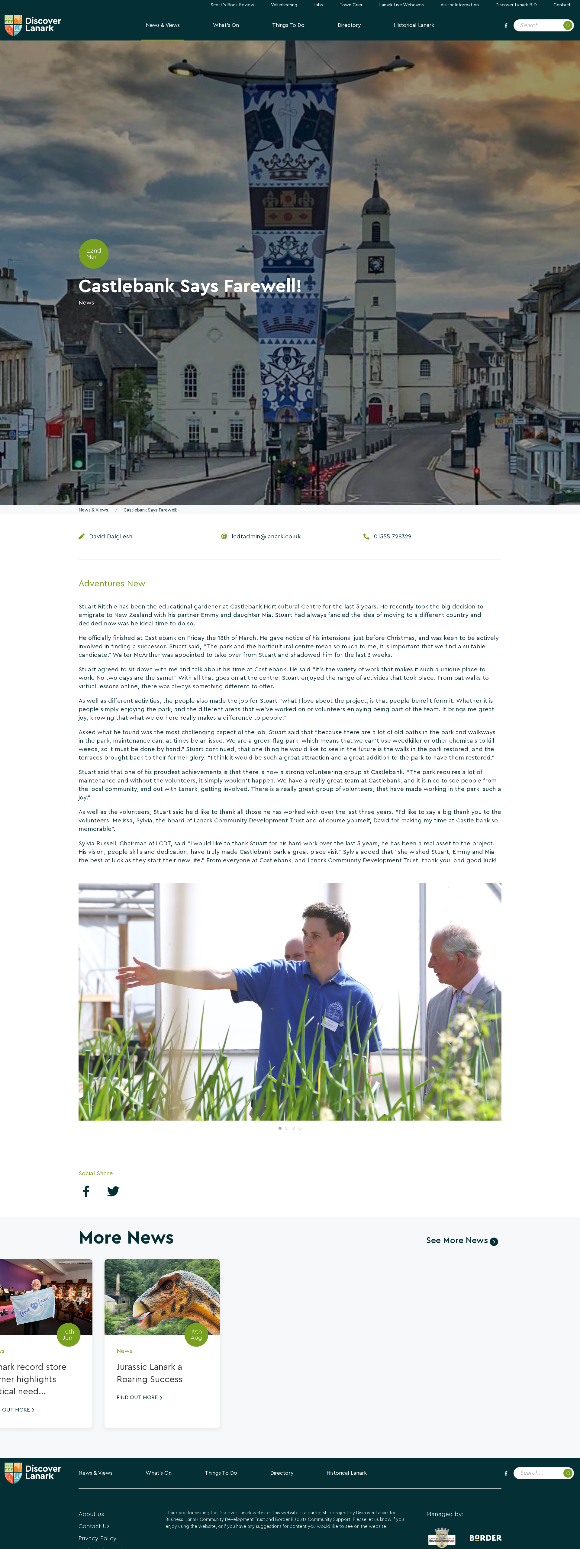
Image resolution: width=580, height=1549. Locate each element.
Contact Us (94, 1526)
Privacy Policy (98, 1538)
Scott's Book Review (232, 5)
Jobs (318, 5)
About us (91, 1514)
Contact (562, 5)
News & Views (163, 25)
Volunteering (284, 5)
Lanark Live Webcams (401, 5)
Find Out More (137, 1397)
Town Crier (351, 5)
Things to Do (288, 25)
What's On (226, 25)
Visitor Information (459, 5)
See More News (457, 1240)
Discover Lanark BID (516, 5)
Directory (349, 25)
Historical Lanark (414, 25)
